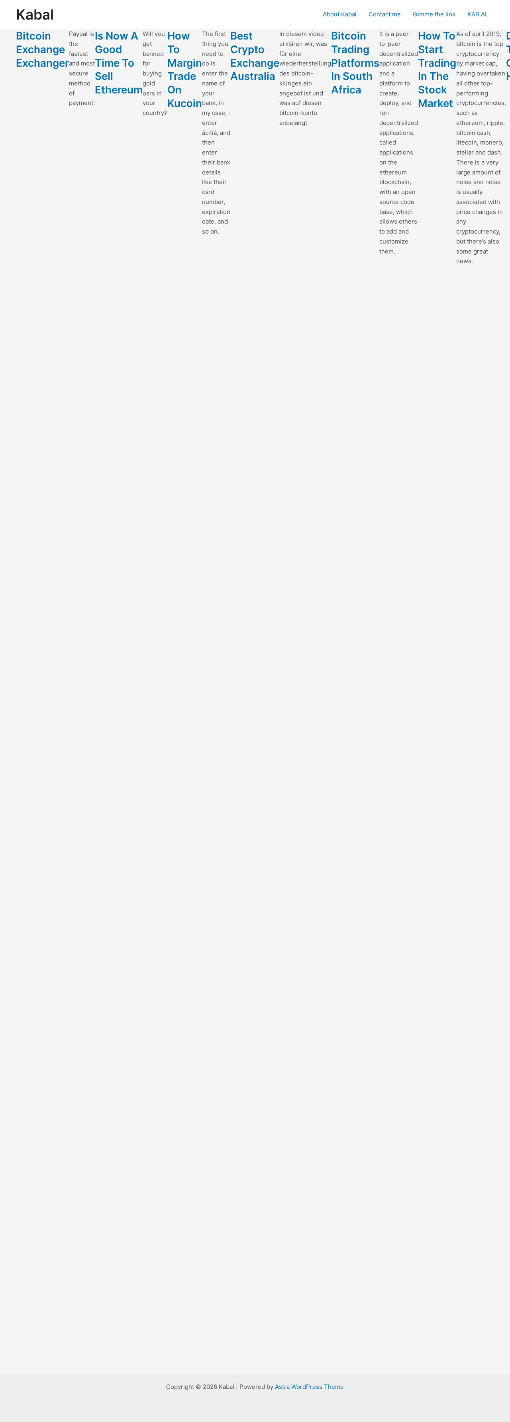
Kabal (35, 14)
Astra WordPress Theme (309, 1386)
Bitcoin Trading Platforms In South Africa (355, 63)
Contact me (385, 14)
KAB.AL (477, 14)
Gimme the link (434, 14)
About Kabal (340, 14)
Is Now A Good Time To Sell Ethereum (119, 63)
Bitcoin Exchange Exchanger (42, 49)
